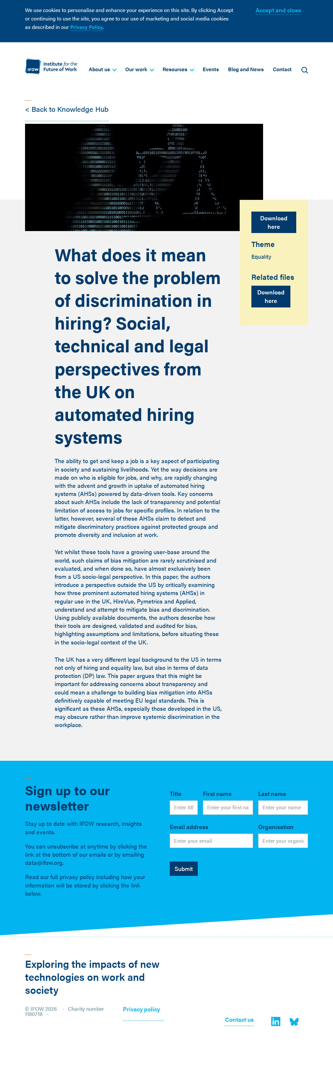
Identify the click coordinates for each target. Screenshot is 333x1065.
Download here (273, 222)
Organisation (276, 827)
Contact (282, 69)
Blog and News (246, 69)
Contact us (239, 1020)
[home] (51, 66)
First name (217, 793)
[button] (102, 69)
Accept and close (278, 10)
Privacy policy (141, 1009)
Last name (272, 793)
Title (175, 793)
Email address (189, 827)
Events (211, 69)
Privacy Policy (86, 27)
